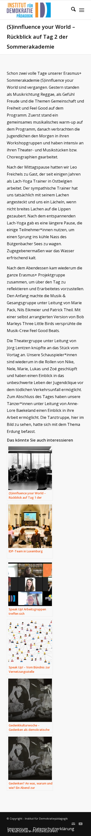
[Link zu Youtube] (80, 823)
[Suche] (71, 10)
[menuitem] (71, 10)
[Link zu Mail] (73, 823)
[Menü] (81, 10)
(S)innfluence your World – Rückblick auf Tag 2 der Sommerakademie (41, 36)
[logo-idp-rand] (38, 10)
